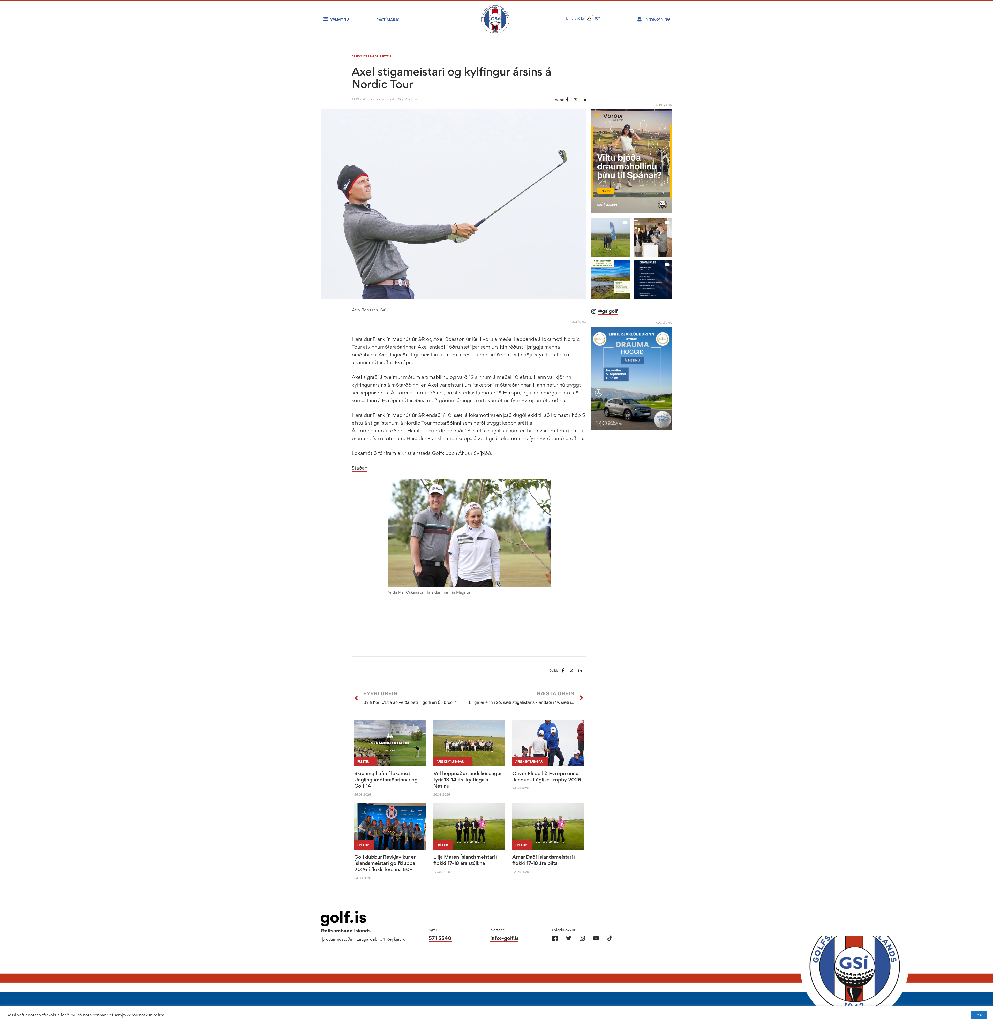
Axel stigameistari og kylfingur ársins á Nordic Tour (451, 77)
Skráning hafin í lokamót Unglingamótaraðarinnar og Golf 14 (386, 779)
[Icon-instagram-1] (582, 938)
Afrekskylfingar (365, 56)
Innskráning (657, 19)
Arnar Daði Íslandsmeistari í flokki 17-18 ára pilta (543, 860)
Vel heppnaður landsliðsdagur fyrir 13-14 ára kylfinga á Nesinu (467, 779)
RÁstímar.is (387, 20)
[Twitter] (568, 938)
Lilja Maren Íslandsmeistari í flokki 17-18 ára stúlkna (465, 860)
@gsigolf (608, 311)
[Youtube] (596, 938)
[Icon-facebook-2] (555, 938)
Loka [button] (978, 1014)
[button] (610, 237)
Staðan (359, 468)
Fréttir (385, 56)
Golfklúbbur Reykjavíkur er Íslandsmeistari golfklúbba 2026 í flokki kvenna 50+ (384, 863)
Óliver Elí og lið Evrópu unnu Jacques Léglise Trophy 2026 (546, 776)
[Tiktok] (610, 938)
